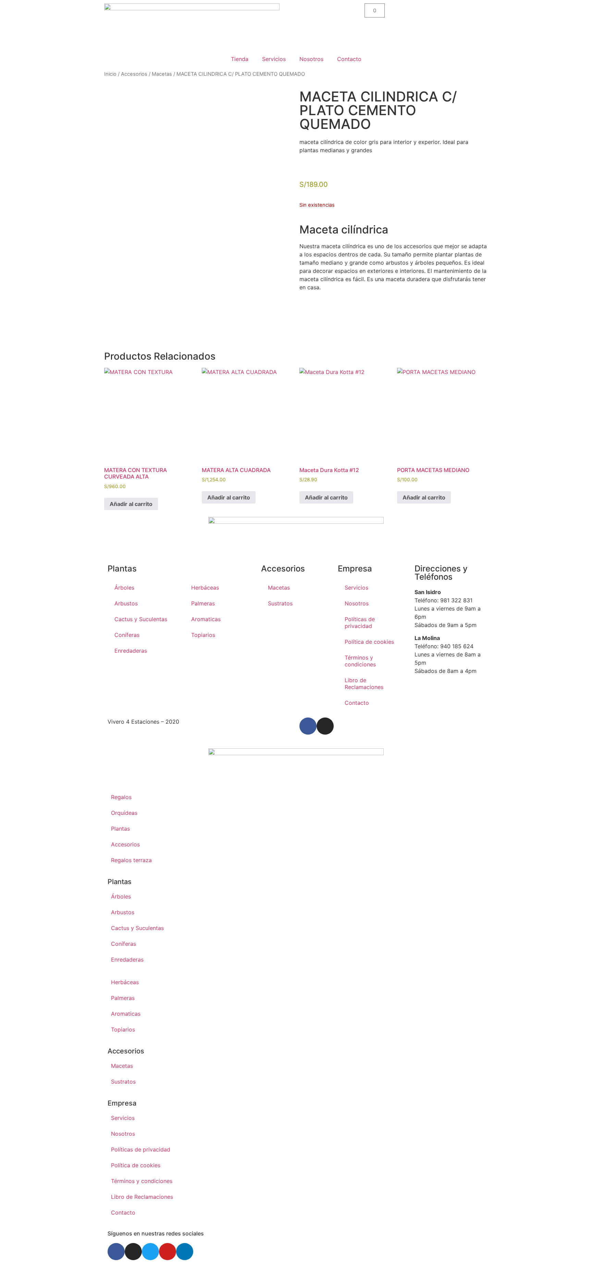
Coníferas (126, 634)
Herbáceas (205, 587)
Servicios (274, 59)
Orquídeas (124, 812)
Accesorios (134, 74)
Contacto (349, 59)
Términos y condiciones (360, 661)
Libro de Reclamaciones (364, 683)
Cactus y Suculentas (140, 619)
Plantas (120, 828)
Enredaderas (130, 650)
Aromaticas (206, 619)
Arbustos (126, 603)
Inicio (110, 74)
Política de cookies (369, 641)
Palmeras (203, 603)
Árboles (124, 587)
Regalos (121, 797)
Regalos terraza (131, 860)
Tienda (239, 59)
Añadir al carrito (131, 503)
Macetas (162, 74)
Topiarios (203, 634)
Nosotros (311, 59)
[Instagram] (325, 726)
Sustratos (280, 603)
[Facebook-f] (308, 726)
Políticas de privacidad (360, 622)
